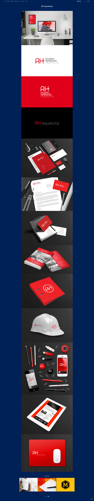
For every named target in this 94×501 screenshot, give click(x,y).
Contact (26, 1)
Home (5, 1)
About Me (22, 1)
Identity (8, 1)
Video (20, 1)
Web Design (12, 1)
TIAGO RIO (79, 1)
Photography (16, 1)
